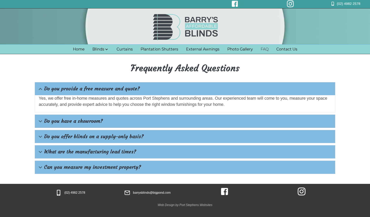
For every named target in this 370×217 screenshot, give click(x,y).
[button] (40, 89)
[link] (79, 49)
